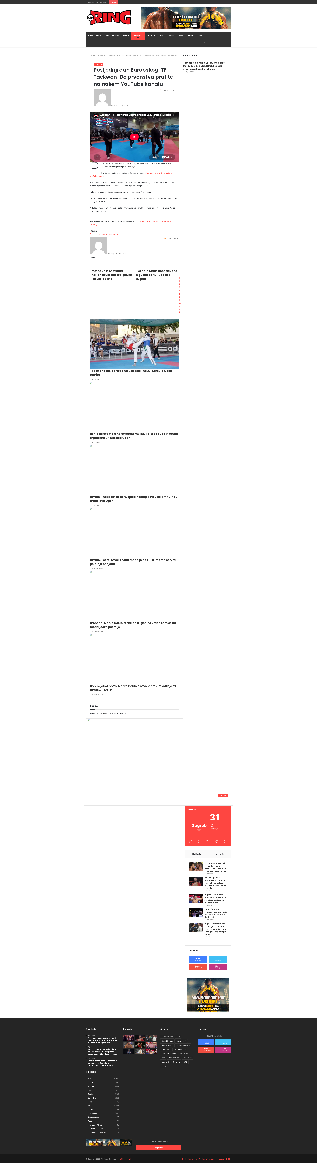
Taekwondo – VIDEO (97, 1132)
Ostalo (181, 35)
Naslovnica (186, 1159)
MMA (162, 35)
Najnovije (220, 854)
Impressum (220, 1159)
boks (178, 1037)
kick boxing (184, 1053)
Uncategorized (93, 1117)
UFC (185, 1062)
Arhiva (194, 1159)
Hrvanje (115, 35)
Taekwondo (138, 35)
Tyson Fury (177, 1062)
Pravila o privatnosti (206, 1159)
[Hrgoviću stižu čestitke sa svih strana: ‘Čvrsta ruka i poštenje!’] (128, 1051)
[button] (158, 758)
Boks (98, 35)
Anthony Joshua (167, 1037)
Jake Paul (165, 1053)
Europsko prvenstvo (183, 1045)
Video (190, 35)
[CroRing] (109, 17)
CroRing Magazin (125, 1159)
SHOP (228, 1159)
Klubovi (201, 35)
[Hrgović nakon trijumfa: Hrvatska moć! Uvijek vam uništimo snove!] (128, 1045)
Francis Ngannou (180, 1049)
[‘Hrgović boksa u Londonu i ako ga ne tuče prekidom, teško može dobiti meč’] (196, 912)
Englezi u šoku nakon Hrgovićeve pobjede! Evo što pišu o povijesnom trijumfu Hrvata (215, 899)
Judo (106, 35)
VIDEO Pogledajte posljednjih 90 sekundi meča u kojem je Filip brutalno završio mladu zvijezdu (215, 883)
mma (163, 1058)
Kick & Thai (152, 35)
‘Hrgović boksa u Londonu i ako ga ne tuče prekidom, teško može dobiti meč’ (215, 913)
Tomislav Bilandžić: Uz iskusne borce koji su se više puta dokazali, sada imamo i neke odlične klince (204, 66)
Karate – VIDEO (95, 1125)
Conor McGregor (167, 1041)
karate (174, 1053)
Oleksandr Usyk (174, 1058)
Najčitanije (196, 854)
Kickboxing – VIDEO (97, 1129)
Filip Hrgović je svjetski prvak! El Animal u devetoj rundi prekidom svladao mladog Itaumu (215, 867)
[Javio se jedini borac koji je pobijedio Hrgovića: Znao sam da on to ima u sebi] (128, 1038)
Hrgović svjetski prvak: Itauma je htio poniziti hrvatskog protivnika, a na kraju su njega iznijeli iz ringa (215, 929)
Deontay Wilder (167, 1045)
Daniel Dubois (181, 1041)
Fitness (171, 35)
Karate (126, 35)
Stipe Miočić (187, 1058)
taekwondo (166, 1062)
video (164, 1066)
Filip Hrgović (166, 1049)
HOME (90, 35)
